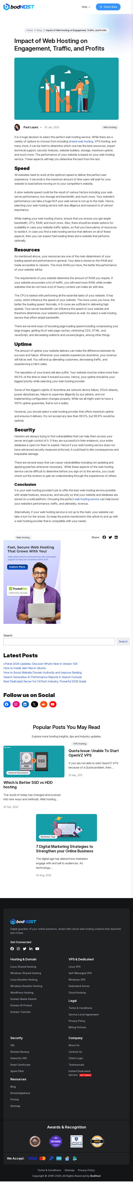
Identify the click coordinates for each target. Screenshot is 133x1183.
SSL (12, 1045)
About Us (74, 1045)
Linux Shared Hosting (23, 966)
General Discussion (18, 772)
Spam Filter (17, 1071)
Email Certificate (20, 1064)
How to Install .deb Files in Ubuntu (24, 668)
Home (30, 30)
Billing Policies (77, 1027)
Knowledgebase (20, 1093)
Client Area (110, 6)
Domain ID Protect (21, 1005)
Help (84, 6)
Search (7, 635)
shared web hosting (81, 141)
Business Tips (48, 836)
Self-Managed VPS (80, 973)
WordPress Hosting (21, 992)
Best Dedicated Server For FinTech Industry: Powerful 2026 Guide (44, 681)
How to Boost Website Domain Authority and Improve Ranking (42, 672)
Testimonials (76, 1064)
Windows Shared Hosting (25, 973)
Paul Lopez (31, 127)
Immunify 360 (18, 1058)
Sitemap (15, 1105)
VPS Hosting (79, 743)
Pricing (14, 1099)
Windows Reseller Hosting (26, 986)
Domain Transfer (20, 1011)
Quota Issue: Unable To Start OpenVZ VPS (94, 752)
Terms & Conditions (80, 1007)
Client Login (76, 1058)
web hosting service (86, 499)
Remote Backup (19, 1051)
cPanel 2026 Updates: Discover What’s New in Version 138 (40, 663)
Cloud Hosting (77, 992)
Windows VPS (77, 979)
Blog (39, 30)
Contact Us (75, 1051)
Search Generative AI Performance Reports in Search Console (42, 677)
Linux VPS (75, 966)
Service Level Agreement (84, 1014)
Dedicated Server (79, 986)
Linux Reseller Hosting (23, 979)
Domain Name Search (23, 998)
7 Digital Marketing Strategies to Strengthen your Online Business (64, 848)
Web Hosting (110, 127)
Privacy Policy (77, 1020)
